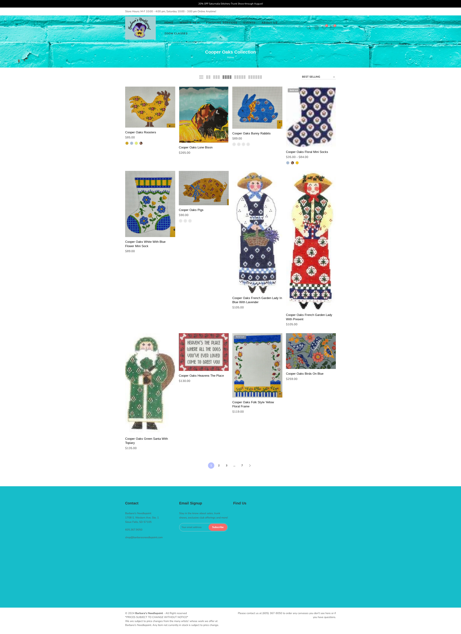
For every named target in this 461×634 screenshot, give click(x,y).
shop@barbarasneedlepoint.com (144, 537)
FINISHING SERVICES (221, 22)
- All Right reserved (175, 613)
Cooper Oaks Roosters (140, 132)
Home (230, 57)
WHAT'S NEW (190, 22)
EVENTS (249, 22)
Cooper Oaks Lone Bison (195, 147)
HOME (168, 22)
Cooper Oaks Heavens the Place (201, 375)
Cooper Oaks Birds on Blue (304, 373)
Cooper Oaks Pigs (191, 210)
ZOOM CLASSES (176, 33)
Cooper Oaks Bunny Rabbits (251, 133)
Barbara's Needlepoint (149, 613)
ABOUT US (269, 22)
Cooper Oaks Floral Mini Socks (307, 151)
